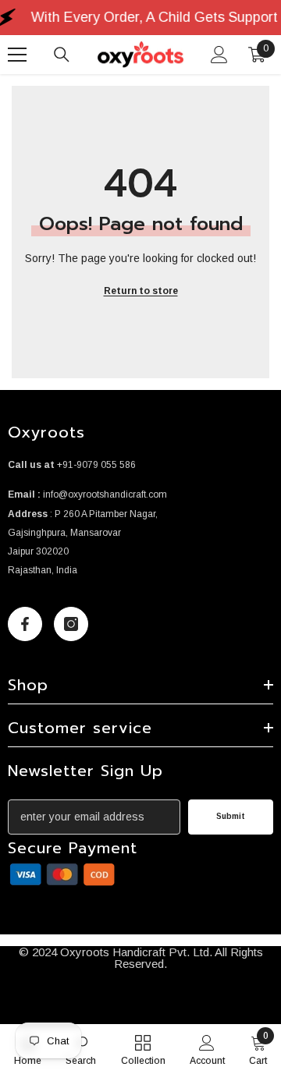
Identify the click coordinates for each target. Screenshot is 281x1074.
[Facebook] (25, 624)
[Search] (61, 54)
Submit (230, 816)
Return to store (141, 290)
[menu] (17, 54)
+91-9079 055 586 (96, 464)
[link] (62, 875)
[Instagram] (71, 624)
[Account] (219, 54)
